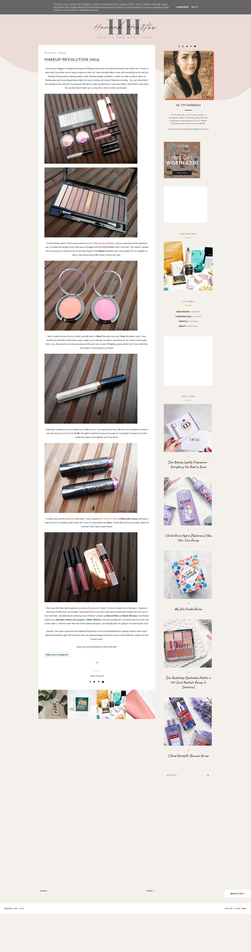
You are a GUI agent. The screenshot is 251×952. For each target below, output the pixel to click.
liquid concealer (63, 433)
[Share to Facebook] (90, 682)
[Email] (103, 682)
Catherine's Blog (110, 519)
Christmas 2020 (188, 316)
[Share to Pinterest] (99, 682)
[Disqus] (96, 771)
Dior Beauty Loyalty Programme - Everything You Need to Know (188, 464)
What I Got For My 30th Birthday (188, 265)
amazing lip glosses (89, 608)
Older (150, 891)
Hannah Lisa (10, 908)
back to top (237, 893)
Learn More (182, 7)
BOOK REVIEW (188, 311)
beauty (62, 52)
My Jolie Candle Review (188, 609)
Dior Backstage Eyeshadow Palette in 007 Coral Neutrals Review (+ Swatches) (188, 682)
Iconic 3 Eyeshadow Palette (100, 243)
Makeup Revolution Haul (72, 59)
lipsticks (69, 519)
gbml (244, 908)
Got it (194, 7)
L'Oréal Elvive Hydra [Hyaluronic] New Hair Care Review (188, 538)
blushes (71, 336)
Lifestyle (188, 321)
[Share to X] (94, 682)
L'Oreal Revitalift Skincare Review (188, 756)
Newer (43, 891)
